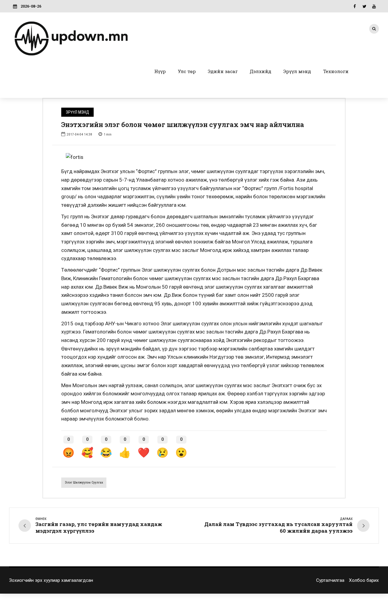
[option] (194, 157)
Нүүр (160, 71)
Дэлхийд (260, 71)
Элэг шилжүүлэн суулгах (84, 482)
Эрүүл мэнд (297, 71)
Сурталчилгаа (330, 580)
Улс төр (187, 71)
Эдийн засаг (223, 71)
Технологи (336, 71)
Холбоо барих (364, 580)
